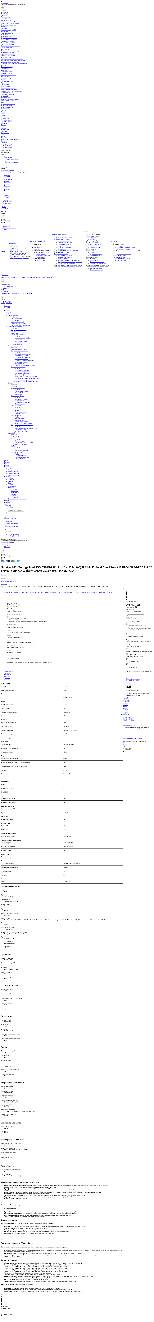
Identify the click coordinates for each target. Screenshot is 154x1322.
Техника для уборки (21, 399)
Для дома (14, 386)
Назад (11, 312)
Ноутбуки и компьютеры (18, 330)
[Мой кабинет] (1, 282)
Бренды (125, 708)
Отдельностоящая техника (23, 354)
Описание (7, 673)
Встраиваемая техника (22, 370)
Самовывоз (126, 701)
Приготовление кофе (21, 391)
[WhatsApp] (14, 561)
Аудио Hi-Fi (15, 436)
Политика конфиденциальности (132, 738)
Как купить (11, 470)
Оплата (6, 676)
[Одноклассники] (4, 561)
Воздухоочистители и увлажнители (26, 428)
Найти (124, 744)
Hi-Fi (16, 449)
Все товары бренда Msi (133, 680)
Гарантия (125, 705)
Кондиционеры (19, 418)
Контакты (126, 709)
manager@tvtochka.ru (8, 170)
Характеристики (9, 671)
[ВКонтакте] (2, 561)
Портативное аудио (21, 455)
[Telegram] (19, 561)
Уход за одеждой (20, 409)
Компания (11, 479)
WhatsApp (7, 176)
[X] (9, 561)
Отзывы (6, 679)
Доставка (7, 678)
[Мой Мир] (7, 561)
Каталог (10, 314)
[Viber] (12, 561)
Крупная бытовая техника (19, 349)
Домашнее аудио (20, 441)
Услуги (125, 706)
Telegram (7, 175)
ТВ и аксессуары (16, 318)
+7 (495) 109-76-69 (6, 144)
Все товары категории (133, 679)
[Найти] (2, 8)
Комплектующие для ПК (22, 338)
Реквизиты (14, 491)
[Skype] (17, 561)
